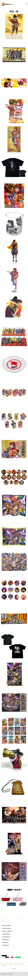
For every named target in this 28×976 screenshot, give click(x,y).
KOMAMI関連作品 (6, 937)
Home (2, 964)
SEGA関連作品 (5, 939)
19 (25, 917)
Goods (6, 964)
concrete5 (7, 974)
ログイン (25, 974)
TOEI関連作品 (5, 942)
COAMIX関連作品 (6, 934)
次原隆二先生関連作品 (7, 931)
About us (4, 965)
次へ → (3, 921)
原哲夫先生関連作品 (6, 925)
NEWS (10, 964)
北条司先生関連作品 (6, 928)
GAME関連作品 (5, 945)
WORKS (15, 964)
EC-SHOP (20, 964)
